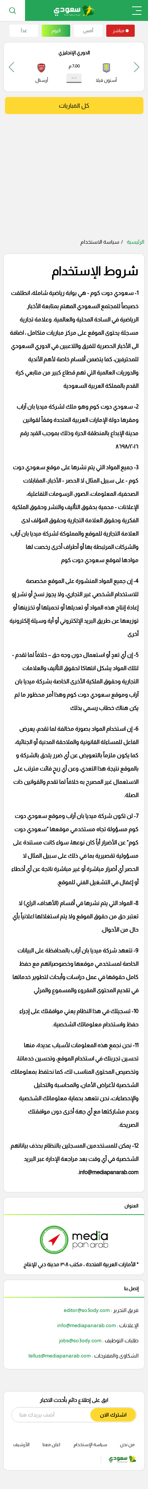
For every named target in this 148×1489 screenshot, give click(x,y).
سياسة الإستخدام (90, 1444)
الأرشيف (21, 1444)
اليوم (56, 30)
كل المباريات (74, 105)
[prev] (136, 66)
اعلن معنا (51, 1444)
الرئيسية (135, 242)
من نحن (127, 1444)
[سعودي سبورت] (74, 10)
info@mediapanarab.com (109, 1172)
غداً (24, 30)
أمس (88, 30)
